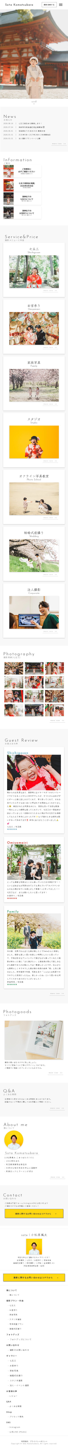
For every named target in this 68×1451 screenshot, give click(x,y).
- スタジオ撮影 (15, 1319)
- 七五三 (11, 1305)
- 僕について (14, 1294)
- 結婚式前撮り (15, 1328)
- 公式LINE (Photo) (17, 1431)
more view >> (59, 144)
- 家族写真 (13, 1314)
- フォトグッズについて (20, 1339)
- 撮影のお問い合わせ (18, 1349)
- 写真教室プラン (16, 1324)
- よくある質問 (15, 1406)
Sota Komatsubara (19, 5)
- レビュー (13, 1395)
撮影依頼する (49, 4)
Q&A (8, 1401)
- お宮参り (13, 1310)
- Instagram (14, 1427)
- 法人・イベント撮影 (18, 1385)
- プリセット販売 (16, 1416)
